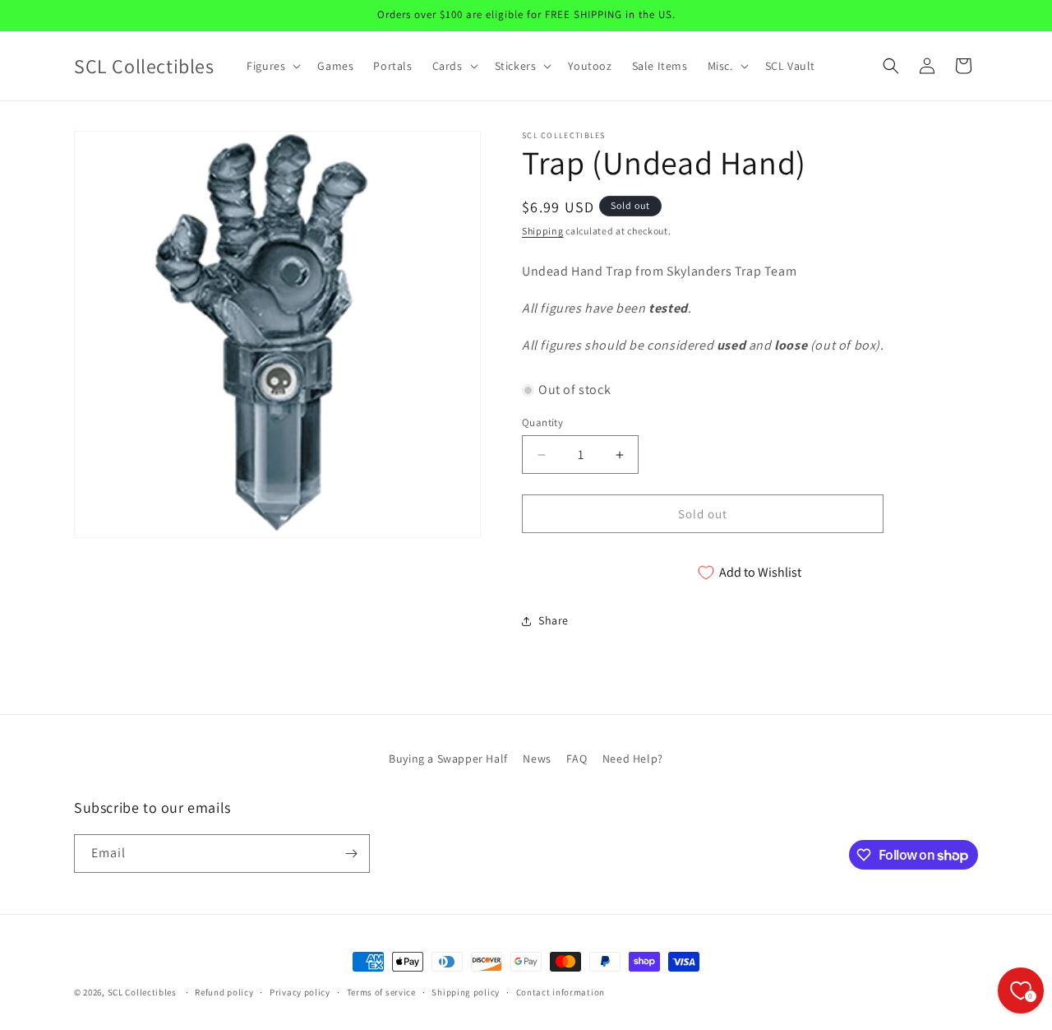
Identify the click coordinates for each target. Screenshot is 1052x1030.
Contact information (560, 992)
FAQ (576, 758)
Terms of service (381, 992)
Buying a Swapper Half (448, 758)
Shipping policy (465, 992)
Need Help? (632, 758)
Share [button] (553, 620)
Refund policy (224, 992)
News (537, 758)
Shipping (543, 231)
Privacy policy (300, 992)
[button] (272, 66)
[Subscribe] (351, 853)
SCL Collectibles (142, 992)
